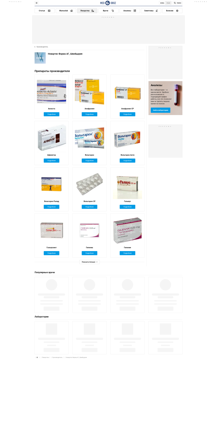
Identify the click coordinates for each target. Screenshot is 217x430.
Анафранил (89, 109)
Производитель (42, 47)
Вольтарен (89, 155)
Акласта (51, 109)
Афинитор (51, 155)
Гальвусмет (52, 247)
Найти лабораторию (160, 110)
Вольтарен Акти (127, 155)
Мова (162, 3)
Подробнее (51, 114)
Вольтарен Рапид (51, 201)
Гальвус (127, 201)
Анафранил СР (127, 109)
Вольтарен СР (89, 201)
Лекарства (45, 357)
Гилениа (89, 247)
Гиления (127, 247)
